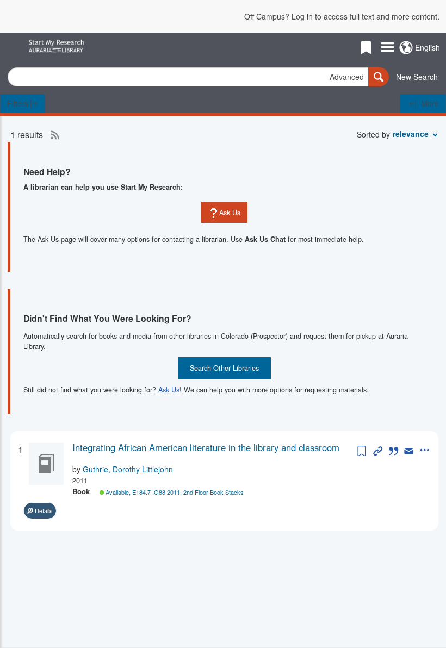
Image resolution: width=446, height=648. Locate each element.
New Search (417, 76)
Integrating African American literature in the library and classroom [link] (205, 447)
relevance (411, 133)
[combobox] (188, 76)
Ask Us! (170, 390)
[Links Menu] (387, 47)
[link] (213, 447)
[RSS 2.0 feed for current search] (52, 134)
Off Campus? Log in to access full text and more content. (341, 16)
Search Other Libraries (224, 368)
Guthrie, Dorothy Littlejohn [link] (128, 469)
